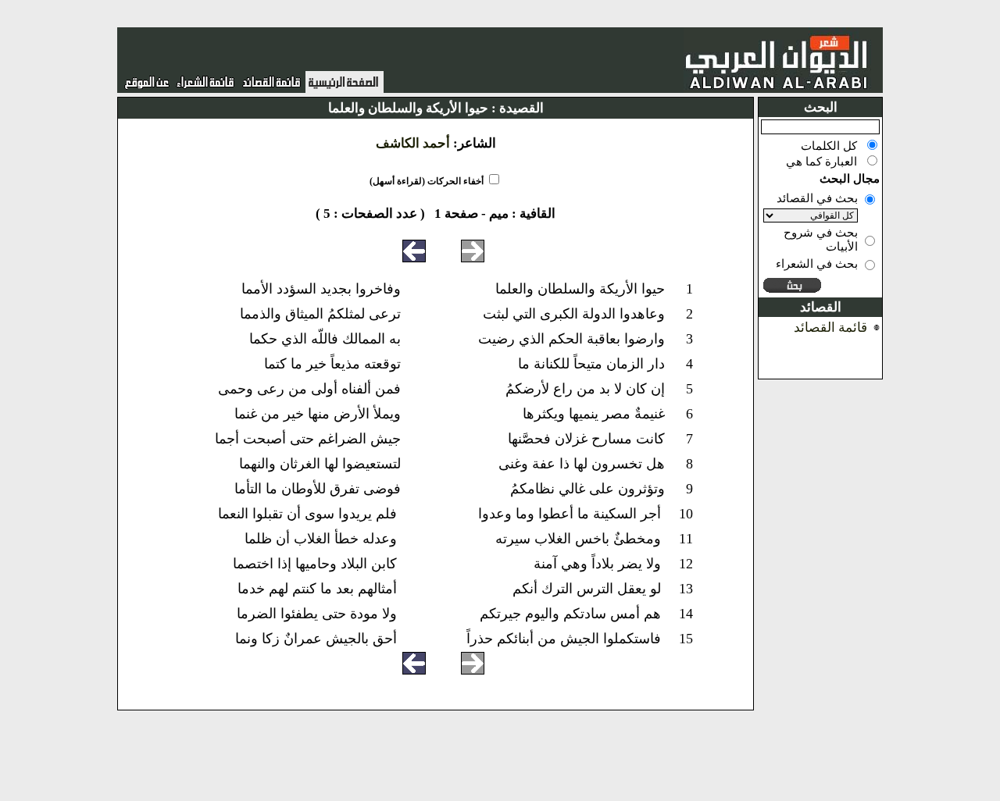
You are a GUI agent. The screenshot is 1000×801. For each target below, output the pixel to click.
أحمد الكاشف (413, 143)
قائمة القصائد (830, 327)
